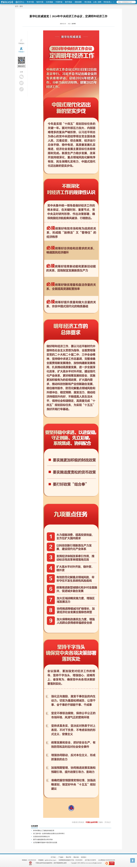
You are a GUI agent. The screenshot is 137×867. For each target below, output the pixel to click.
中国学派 (59, 2)
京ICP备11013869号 (90, 860)
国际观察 (78, 2)
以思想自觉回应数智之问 (41, 836)
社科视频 (49, 2)
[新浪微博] (21, 83)
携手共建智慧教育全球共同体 (43, 839)
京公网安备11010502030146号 (106, 860)
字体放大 (21, 43)
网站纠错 (76, 857)
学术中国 (30, 2)
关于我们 (53, 857)
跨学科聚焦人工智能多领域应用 (43, 830)
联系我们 (83, 857)
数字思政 (68, 2)
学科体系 (106, 2)
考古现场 (87, 2)
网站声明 (68, 857)
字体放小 (21, 52)
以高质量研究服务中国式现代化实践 (45, 842)
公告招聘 (97, 2)
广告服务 (60, 857)
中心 (22, 2)
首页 (16, 6)
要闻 (21, 6)
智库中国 (39, 2)
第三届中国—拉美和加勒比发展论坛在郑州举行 (49, 833)
